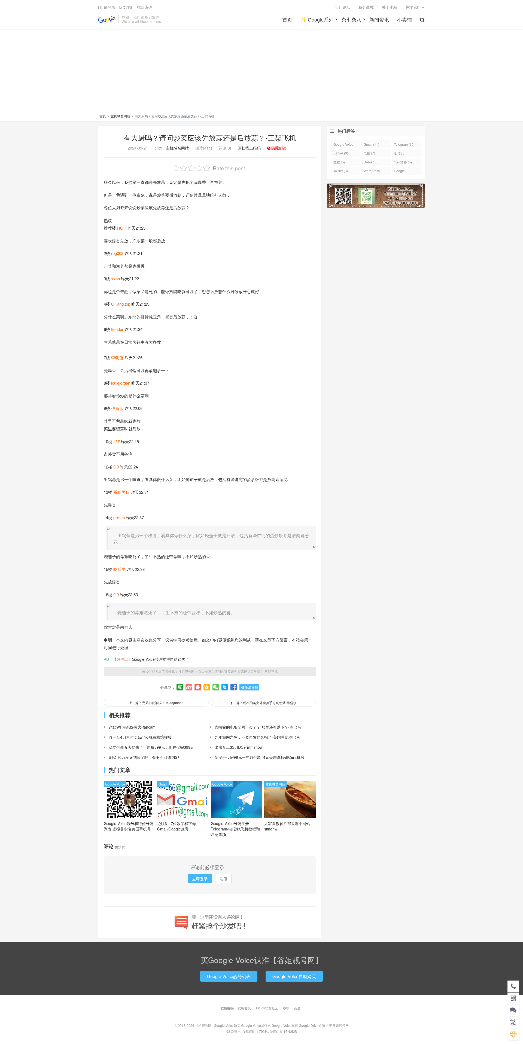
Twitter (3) (340, 170)
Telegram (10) (404, 144)
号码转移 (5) (403, 162)
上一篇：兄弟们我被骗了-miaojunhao (156, 702)
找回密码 (144, 7)
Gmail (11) (371, 144)
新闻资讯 (379, 19)
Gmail (163, 784)
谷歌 (286, 1008)
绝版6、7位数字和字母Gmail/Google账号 (176, 826)
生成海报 (251, 687)
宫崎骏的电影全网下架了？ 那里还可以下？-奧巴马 (258, 727)
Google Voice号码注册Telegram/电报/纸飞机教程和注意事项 (235, 829)
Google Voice (115, 784)
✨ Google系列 (316, 19)
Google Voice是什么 (256, 1025)
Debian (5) (371, 162)
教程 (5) (339, 162)
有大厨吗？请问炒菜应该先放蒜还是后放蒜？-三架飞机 (210, 137)
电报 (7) (369, 153)
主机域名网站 (120, 116)
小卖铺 (404, 19)
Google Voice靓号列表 (229, 976)
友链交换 (244, 1008)
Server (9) (340, 153)
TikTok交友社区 (267, 1008)
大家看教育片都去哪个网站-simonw (287, 826)
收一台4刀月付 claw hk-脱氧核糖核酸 (140, 737)
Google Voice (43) (343, 145)
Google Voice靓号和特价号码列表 (128, 826)
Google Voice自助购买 (294, 976)
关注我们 (413, 7)
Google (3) (402, 170)
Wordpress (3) (374, 170)
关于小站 (389, 7)
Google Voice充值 (285, 1025)
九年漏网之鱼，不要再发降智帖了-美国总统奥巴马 (257, 737)
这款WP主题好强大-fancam (132, 727)
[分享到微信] (215, 687)
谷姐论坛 (342, 7)
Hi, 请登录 (106, 7)
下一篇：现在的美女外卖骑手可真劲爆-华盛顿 (263, 702)
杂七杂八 (351, 19)
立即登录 (200, 878)
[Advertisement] (261, 72)
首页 (287, 19)
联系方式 (261, 1016)
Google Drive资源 (312, 1025)
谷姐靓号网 (106, 19)
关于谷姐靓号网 (337, 1025)
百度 (297, 1008)
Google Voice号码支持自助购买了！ (162, 659)
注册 (223, 878)
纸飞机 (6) (401, 153)
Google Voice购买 (227, 1025)
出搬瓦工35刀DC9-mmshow (239, 747)
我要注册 (126, 7)
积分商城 (366, 7)
